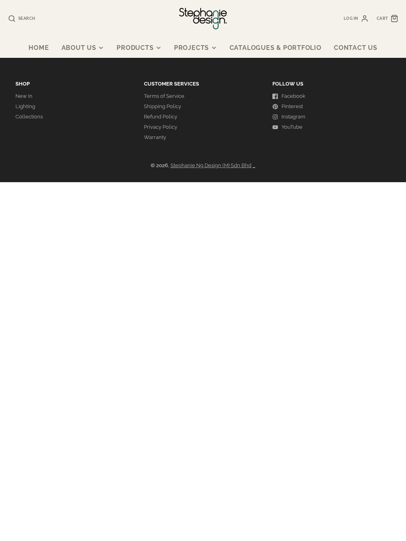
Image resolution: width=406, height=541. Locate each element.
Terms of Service (164, 96)
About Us (78, 47)
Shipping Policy (162, 106)
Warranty (155, 137)
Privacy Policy (160, 127)
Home (39, 47)
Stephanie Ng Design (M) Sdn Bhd (210, 165)
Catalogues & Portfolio (276, 47)
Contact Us (355, 47)
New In (24, 96)
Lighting (25, 106)
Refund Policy (160, 117)
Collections (29, 117)
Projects (191, 47)
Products (135, 47)
